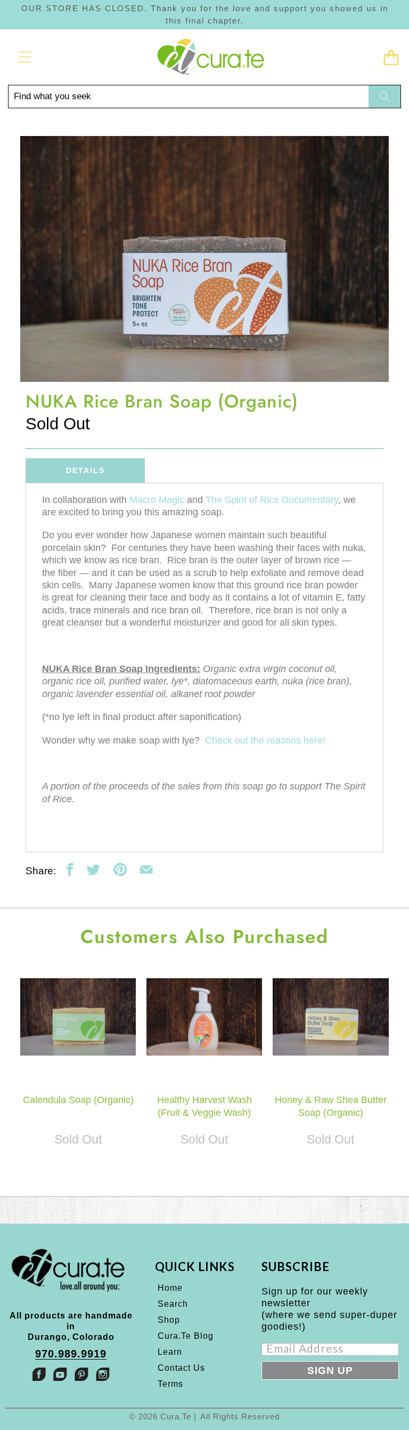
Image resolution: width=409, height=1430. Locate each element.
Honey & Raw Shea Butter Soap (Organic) (330, 1016)
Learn (170, 1351)
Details (85, 470)
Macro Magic (156, 499)
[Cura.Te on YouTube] (60, 1374)
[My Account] (21, 57)
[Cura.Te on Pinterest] (81, 1374)
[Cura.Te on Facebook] (39, 1374)
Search (173, 1303)
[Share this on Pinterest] (120, 869)
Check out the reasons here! (265, 740)
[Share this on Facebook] (70, 869)
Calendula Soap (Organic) (78, 1016)
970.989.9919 (71, 1354)
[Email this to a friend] (146, 869)
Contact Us (181, 1367)
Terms (170, 1383)
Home (170, 1287)
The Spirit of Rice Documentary (272, 499)
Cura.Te (175, 1416)
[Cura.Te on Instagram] (103, 1374)
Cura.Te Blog (186, 1335)
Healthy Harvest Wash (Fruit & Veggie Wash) (204, 1016)
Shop (169, 1319)
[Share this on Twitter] (93, 869)
